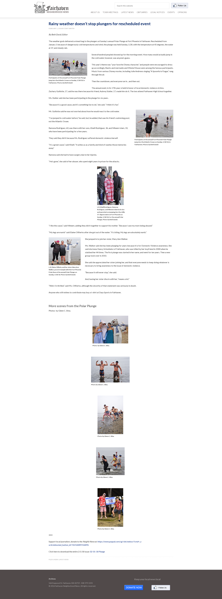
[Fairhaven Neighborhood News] (51, 11)
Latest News (63, 559)
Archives (52, 579)
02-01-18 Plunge (97, 551)
